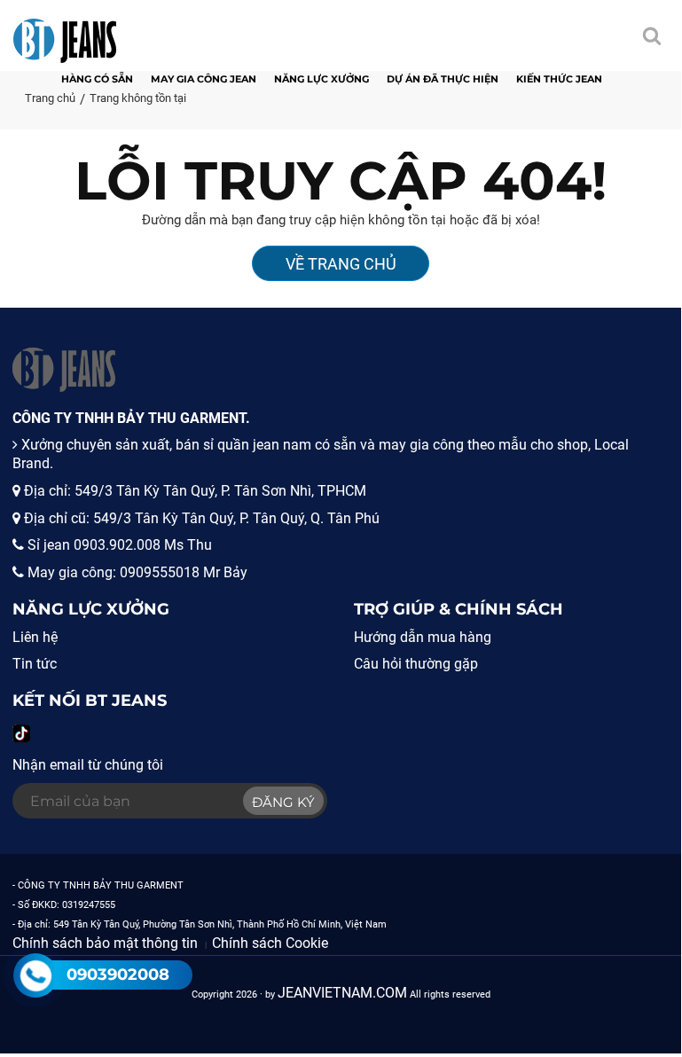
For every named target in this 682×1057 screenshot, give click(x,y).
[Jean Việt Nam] (64, 32)
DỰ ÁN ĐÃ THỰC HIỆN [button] (442, 79)
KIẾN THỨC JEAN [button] (559, 79)
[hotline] (35, 975)
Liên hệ (35, 637)
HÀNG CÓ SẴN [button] (97, 79)
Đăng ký (283, 802)
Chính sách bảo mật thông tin (105, 943)
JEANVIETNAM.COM (342, 992)
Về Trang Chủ (341, 263)
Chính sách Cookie (270, 943)
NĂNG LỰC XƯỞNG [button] (321, 79)
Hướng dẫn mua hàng (422, 637)
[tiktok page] (21, 733)
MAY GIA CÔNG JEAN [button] (203, 79)
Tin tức (34, 663)
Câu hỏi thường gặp (416, 663)
